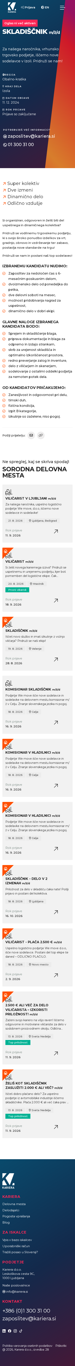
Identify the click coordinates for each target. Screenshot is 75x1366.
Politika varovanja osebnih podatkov (27, 1346)
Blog (6, 1222)
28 (47, 1349)
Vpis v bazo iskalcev (17, 1240)
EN (46, 7)
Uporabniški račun (16, 1246)
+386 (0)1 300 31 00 (26, 1310)
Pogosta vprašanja (16, 1216)
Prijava (29, 7)
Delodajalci (10, 1210)
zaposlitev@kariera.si (31, 136)
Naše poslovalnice (16, 1285)
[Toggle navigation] (62, 7)
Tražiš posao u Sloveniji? (20, 1252)
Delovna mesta (14, 1204)
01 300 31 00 (21, 144)
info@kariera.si (17, 1291)
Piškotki (60, 1346)
